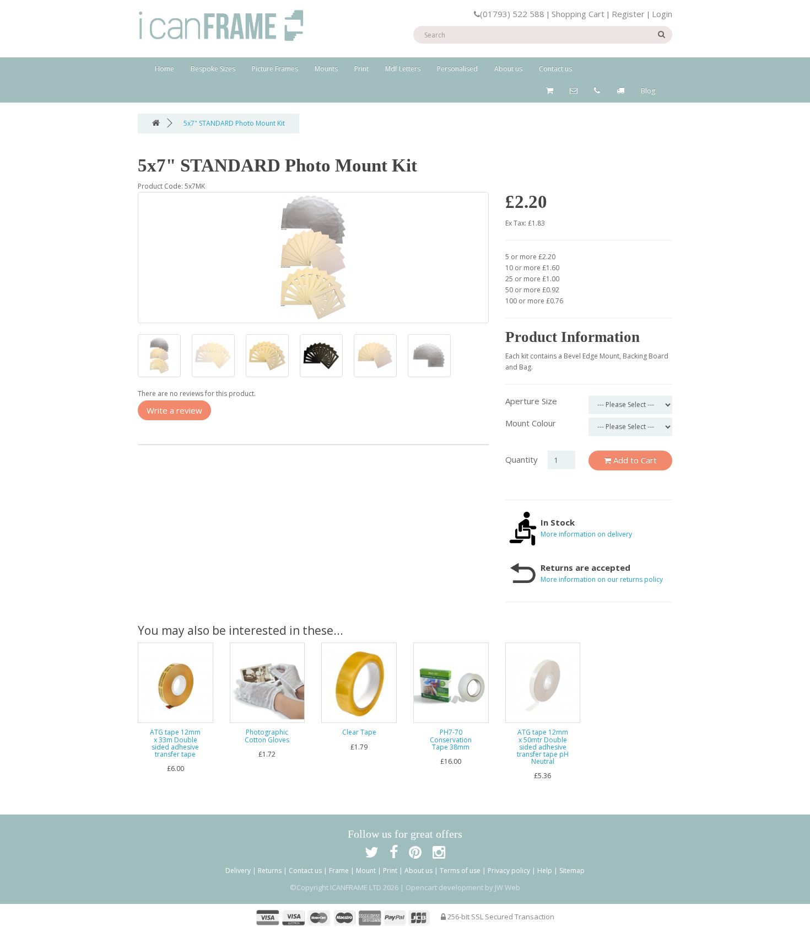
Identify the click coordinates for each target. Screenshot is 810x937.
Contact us (555, 68)
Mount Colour (530, 423)
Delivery (238, 870)
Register (628, 13)
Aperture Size (531, 400)
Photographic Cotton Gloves (267, 735)
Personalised (457, 68)
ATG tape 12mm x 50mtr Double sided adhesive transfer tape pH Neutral (543, 746)
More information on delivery (586, 534)
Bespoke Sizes (213, 68)
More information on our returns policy (602, 579)
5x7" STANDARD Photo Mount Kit (234, 123)
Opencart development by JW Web (463, 887)
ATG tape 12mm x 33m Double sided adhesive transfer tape (175, 743)
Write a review (174, 410)
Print (361, 68)
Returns (270, 870)
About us (508, 68)
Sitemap (572, 870)
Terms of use (460, 870)
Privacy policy (509, 870)
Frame (339, 870)
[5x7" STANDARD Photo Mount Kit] (313, 257)
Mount (366, 870)
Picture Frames (275, 68)
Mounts (326, 68)
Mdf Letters (402, 68)
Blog (648, 90)
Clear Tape (359, 732)
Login (662, 13)
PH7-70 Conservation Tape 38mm (451, 739)
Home (164, 68)
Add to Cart (634, 459)
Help (544, 870)
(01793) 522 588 (512, 13)
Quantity (521, 459)
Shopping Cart (578, 13)
